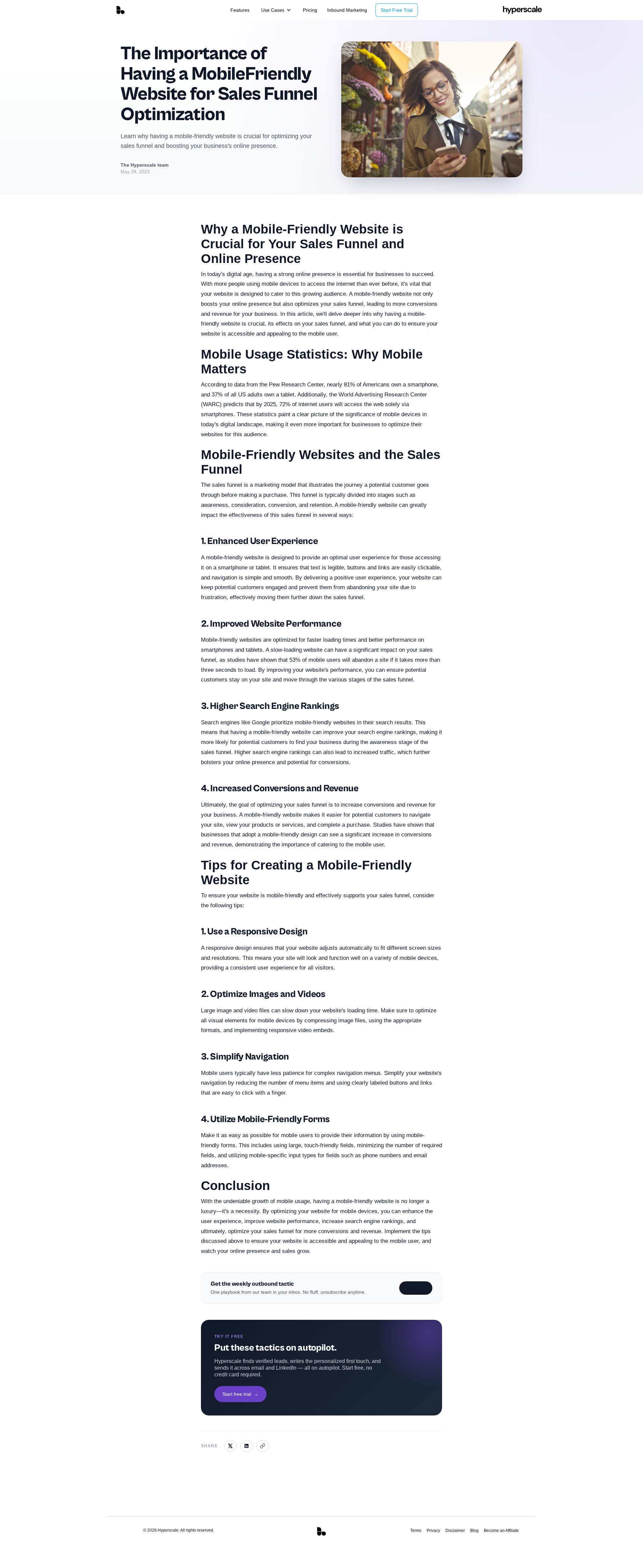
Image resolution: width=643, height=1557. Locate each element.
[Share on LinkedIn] (246, 1446)
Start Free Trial (397, 10)
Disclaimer (455, 1530)
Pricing (310, 10)
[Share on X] (230, 1446)
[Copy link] (263, 1446)
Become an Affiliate (501, 1530)
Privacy (433, 1530)
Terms (415, 1530)
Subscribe (415, 1288)
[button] (276, 10)
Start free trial (240, 1394)
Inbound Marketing (347, 10)
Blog (474, 1530)
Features (239, 10)
